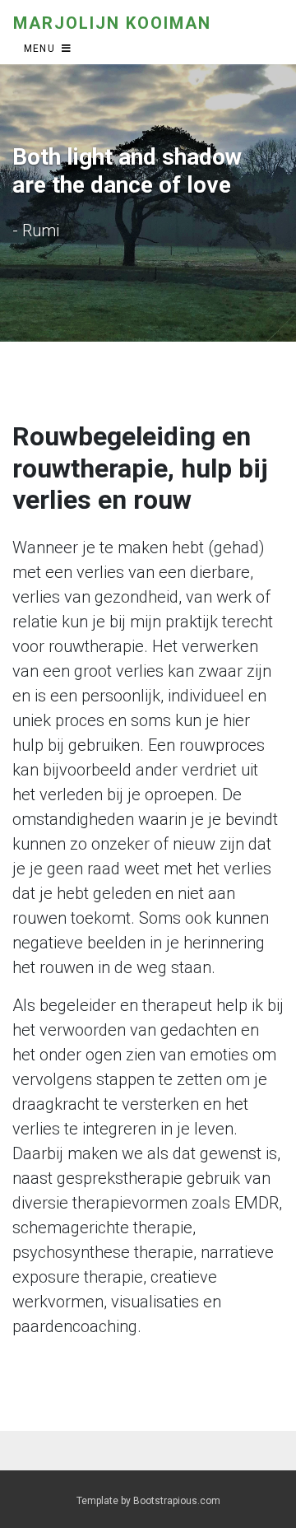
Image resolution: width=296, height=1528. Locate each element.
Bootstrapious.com (176, 1501)
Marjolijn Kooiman (112, 23)
